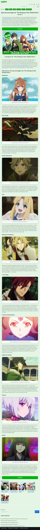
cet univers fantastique (6, 18)
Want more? (3, 509)
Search (37, 511)
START (20, 29)
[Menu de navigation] (38, 6)
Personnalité (28, 9)
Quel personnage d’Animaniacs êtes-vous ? (9, 520)
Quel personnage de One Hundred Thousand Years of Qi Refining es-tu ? (14, 518)
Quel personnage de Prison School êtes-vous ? (9, 524)
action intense (5, 67)
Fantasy (23, 9)
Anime (14, 9)
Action (7, 9)
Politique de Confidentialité (13, 528)
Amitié (11, 9)
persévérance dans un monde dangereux (20, 65)
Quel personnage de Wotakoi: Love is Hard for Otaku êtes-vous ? (13, 526)
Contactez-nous (4, 528)
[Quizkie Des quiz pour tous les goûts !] (4, 2)
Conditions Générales (24, 528)
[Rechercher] (34, 7)
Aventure (18, 9)
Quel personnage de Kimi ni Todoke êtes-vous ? (9, 522)
